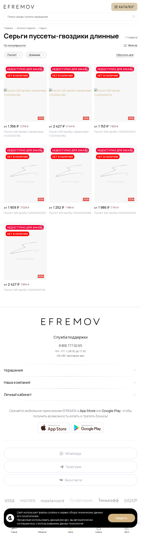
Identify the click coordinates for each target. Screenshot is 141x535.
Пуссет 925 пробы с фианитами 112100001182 (68, 133)
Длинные (34, 55)
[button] (15, 45)
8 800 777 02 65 (70, 345)
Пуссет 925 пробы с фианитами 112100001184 (23, 133)
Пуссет (12, 55)
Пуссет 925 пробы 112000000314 (115, 131)
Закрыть (121, 518)
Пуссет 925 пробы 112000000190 (25, 289)
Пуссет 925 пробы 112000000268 (70, 213)
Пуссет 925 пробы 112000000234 (115, 213)
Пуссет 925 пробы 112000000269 (25, 213)
